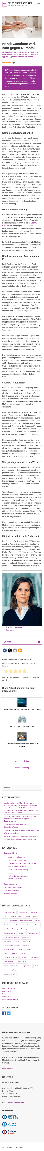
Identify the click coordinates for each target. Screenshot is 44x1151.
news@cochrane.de (16, 1102)
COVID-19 (13, 921)
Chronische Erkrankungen (17, 860)
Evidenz (27, 917)
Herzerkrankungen (9, 933)
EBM (5, 917)
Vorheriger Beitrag (22, 761)
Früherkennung (22, 962)
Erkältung (15, 929)
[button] (5, 650)
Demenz (22, 953)
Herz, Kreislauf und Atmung (18, 870)
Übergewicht (7, 941)
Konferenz (29, 949)
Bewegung (25, 945)
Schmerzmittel (26, 937)
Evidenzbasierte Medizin (11, 937)
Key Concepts (23, 912)
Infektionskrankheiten (11, 890)
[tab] (22, 642)
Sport (20, 949)
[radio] (6, 671)
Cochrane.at (6, 994)
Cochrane (33, 970)
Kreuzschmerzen (33, 933)
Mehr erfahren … (9, 1069)
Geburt (17, 941)
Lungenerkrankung (9, 949)
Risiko (5, 970)
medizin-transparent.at (10, 999)
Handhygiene (33, 54)
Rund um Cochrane (11, 897)
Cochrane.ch (6, 996)
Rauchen (21, 933)
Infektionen (29, 57)
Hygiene (5, 57)
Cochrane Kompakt (9, 988)
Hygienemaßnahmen (16, 57)
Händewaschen (22, 54)
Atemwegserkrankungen (11, 945)
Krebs (10, 873)
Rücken (14, 953)
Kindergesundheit (10, 894)
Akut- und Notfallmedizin (21, 52)
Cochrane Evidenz (10, 853)
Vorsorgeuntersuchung (11, 966)
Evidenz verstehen (10, 884)
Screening (24, 957)
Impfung (13, 970)
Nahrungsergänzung (27, 929)
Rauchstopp (34, 957)
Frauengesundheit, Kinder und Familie (22, 863)
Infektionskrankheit (9, 974)
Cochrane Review (15, 917)
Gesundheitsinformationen (31, 925)
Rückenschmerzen (26, 921)
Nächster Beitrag (22, 768)
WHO (5, 921)
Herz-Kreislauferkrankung (11, 925)
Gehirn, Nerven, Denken (17, 866)
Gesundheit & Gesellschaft (13, 887)
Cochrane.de (7, 991)
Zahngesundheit (26, 966)
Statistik (6, 929)
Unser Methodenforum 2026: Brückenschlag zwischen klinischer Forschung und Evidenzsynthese (20, 818)
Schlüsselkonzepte (9, 912)
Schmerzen (26, 941)
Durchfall (12, 54)
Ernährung (34, 912)
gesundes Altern (9, 962)
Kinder (37, 921)
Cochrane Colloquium (10, 957)
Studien (6, 953)
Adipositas (23, 970)
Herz (36, 966)
